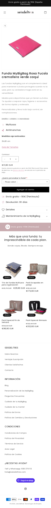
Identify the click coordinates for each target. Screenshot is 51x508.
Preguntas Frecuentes (14, 396)
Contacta (9, 370)
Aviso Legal (10, 449)
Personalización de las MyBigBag (19, 391)
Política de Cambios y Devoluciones (21, 417)
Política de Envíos (12, 412)
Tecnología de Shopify (33, 504)
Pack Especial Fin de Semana (11, 321)
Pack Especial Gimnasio (36, 320)
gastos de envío (18, 170)
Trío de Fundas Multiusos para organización (13, 284)
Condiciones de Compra (16, 433)
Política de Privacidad (14, 438)
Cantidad (5, 154)
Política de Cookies (13, 454)
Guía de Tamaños (10, 147)
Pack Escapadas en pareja (34, 284)
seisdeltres (20, 504)
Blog (6, 385)
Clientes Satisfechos (14, 365)
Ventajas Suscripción (14, 359)
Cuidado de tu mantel (15, 407)
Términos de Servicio (14, 443)
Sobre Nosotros (11, 354)
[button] (4, 12)
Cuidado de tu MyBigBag (15, 401)
